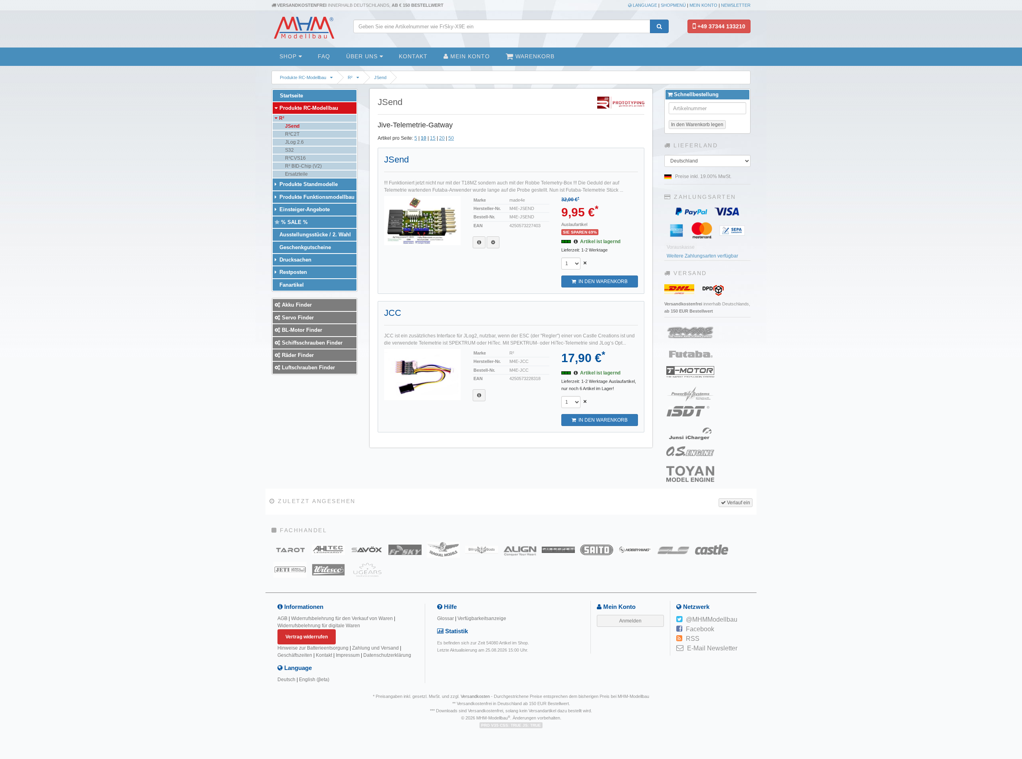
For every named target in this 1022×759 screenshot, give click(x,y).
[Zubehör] (493, 242)
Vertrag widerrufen (306, 637)
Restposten (292, 272)
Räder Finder (297, 355)
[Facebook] (679, 629)
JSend (380, 77)
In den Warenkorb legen (697, 124)
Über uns (363, 56)
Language (644, 5)
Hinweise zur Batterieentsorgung (313, 648)
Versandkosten (475, 696)
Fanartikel (291, 285)
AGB (282, 618)
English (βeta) (314, 679)
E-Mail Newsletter (712, 648)
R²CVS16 (295, 158)
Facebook (700, 629)
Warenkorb (534, 56)
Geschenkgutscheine (304, 247)
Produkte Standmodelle (308, 184)
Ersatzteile (296, 174)
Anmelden (630, 621)
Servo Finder (297, 318)
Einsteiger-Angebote (304, 209)
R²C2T (291, 134)
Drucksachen (294, 260)
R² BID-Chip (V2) (303, 166)
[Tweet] (679, 619)
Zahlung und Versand (375, 648)
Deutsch (286, 679)
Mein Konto (703, 5)
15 (433, 138)
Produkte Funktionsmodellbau (316, 197)
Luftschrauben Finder (307, 368)
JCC (392, 313)
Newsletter (736, 5)
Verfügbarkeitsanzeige (482, 618)
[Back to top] (1014, 682)
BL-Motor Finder (301, 330)
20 (442, 138)
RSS (692, 638)
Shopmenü (673, 5)
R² (350, 77)
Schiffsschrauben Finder (311, 343)
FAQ (324, 56)
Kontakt (413, 56)
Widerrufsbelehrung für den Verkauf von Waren (342, 618)
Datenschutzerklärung (387, 655)
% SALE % (293, 222)
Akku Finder (296, 305)
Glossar (445, 618)
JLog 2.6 (294, 142)
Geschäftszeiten (294, 655)
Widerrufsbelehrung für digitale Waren (318, 625)
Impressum (348, 655)
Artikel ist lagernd (600, 241)
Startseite (290, 96)
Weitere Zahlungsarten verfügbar (702, 256)
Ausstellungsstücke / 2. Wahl (314, 235)
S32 (289, 150)
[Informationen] (479, 242)
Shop (289, 56)
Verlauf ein (738, 502)
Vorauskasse (681, 247)
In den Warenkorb (602, 281)
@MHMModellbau (711, 619)
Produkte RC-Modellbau (303, 77)
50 (451, 138)
